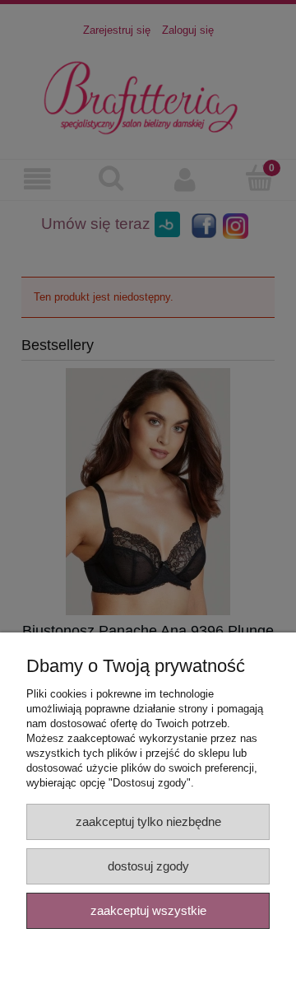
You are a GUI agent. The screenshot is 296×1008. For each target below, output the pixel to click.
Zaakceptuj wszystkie (148, 910)
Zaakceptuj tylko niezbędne (148, 821)
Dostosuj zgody (148, 866)
